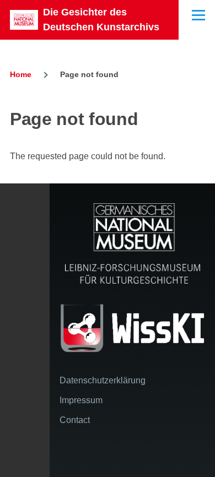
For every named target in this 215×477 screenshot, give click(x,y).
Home (20, 74)
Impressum (81, 400)
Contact (75, 420)
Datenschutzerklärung (103, 380)
